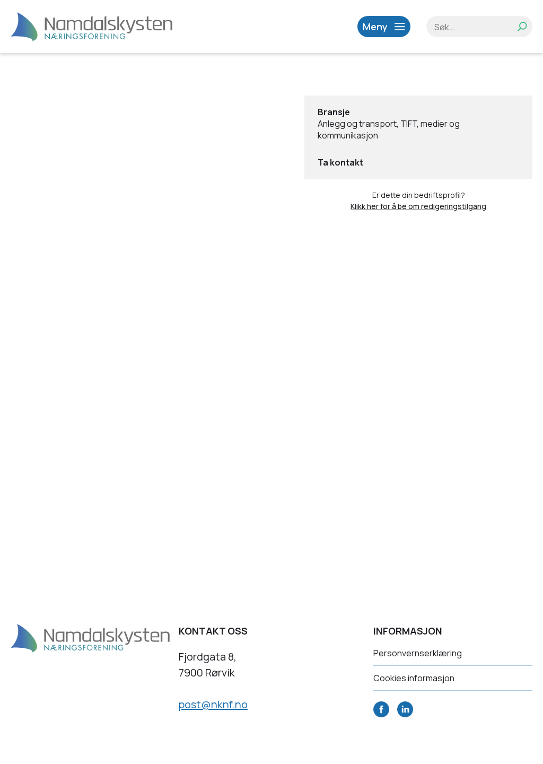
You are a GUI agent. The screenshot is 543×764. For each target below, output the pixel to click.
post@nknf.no (213, 704)
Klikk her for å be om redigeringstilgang (418, 206)
